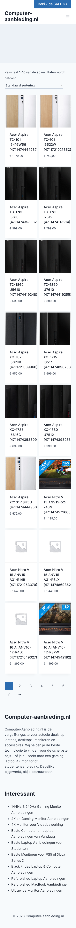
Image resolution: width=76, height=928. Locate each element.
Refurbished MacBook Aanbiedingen (40, 884)
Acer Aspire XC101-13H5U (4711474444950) (24, 502)
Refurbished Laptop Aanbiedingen (38, 878)
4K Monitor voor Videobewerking (37, 824)
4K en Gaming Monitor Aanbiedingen (40, 819)
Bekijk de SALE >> (53, 4)
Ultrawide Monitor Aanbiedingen (36, 890)
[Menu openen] (67, 16)
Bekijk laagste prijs (21, 162)
